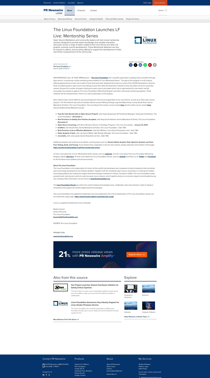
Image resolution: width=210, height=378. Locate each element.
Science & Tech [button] (81, 19)
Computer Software (148, 312)
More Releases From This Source (65, 319)
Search (161, 10)
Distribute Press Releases (83, 371)
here (122, 105)
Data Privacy (143, 369)
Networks (145, 295)
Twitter (141, 156)
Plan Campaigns (80, 366)
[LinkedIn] (44, 375)
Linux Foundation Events (66, 185)
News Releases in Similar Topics (135, 317)
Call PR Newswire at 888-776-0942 (57, 364)
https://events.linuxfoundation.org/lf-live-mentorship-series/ (76, 147)
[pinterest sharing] (150, 65)
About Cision (111, 366)
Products (81, 10)
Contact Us (47, 372)
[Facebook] (46, 375)
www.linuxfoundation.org (100, 178)
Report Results (80, 373)
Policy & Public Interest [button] (114, 19)
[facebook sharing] (131, 65)
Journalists (71, 3)
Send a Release (160, 3)
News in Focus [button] (49, 19)
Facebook (152, 156)
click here (70, 156)
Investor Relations (59, 3)
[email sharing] (155, 65)
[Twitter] (49, 375)
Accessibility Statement (114, 371)
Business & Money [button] (65, 19)
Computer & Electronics (128, 296)
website (122, 156)
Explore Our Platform (82, 364)
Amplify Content (80, 375)
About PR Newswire (113, 364)
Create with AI (79, 369)
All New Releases (144, 364)
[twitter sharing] (135, 65)
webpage (108, 154)
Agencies (80, 3)
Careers (109, 369)
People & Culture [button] (132, 19)
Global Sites (111, 374)
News (69, 10)
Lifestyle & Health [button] (96, 19)
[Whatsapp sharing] (145, 65)
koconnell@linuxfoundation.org (65, 217)
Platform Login (143, 366)
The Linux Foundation (99, 77)
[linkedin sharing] (140, 65)
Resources (47, 3)
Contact (93, 10)
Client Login (147, 3)
